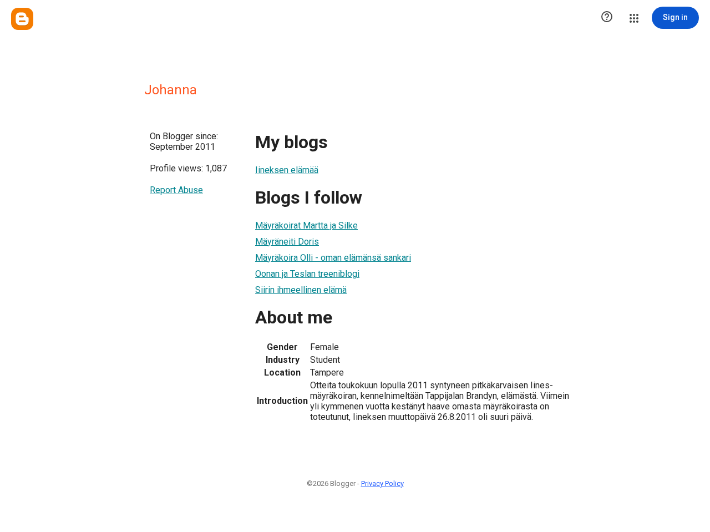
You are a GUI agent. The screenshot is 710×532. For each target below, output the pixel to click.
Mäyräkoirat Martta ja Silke (306, 225)
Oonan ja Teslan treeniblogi (307, 273)
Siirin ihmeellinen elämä (301, 290)
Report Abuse (176, 190)
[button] (607, 17)
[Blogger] (22, 19)
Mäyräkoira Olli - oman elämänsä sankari (333, 257)
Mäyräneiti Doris (287, 241)
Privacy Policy (382, 483)
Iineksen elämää (286, 170)
